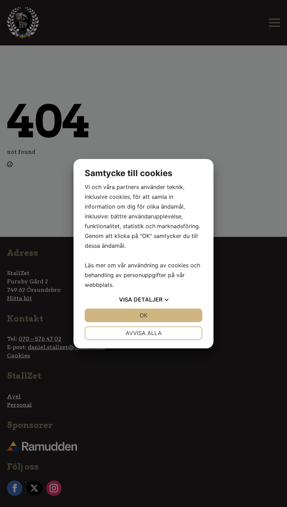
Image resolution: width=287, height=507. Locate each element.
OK (143, 315)
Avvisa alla (144, 332)
